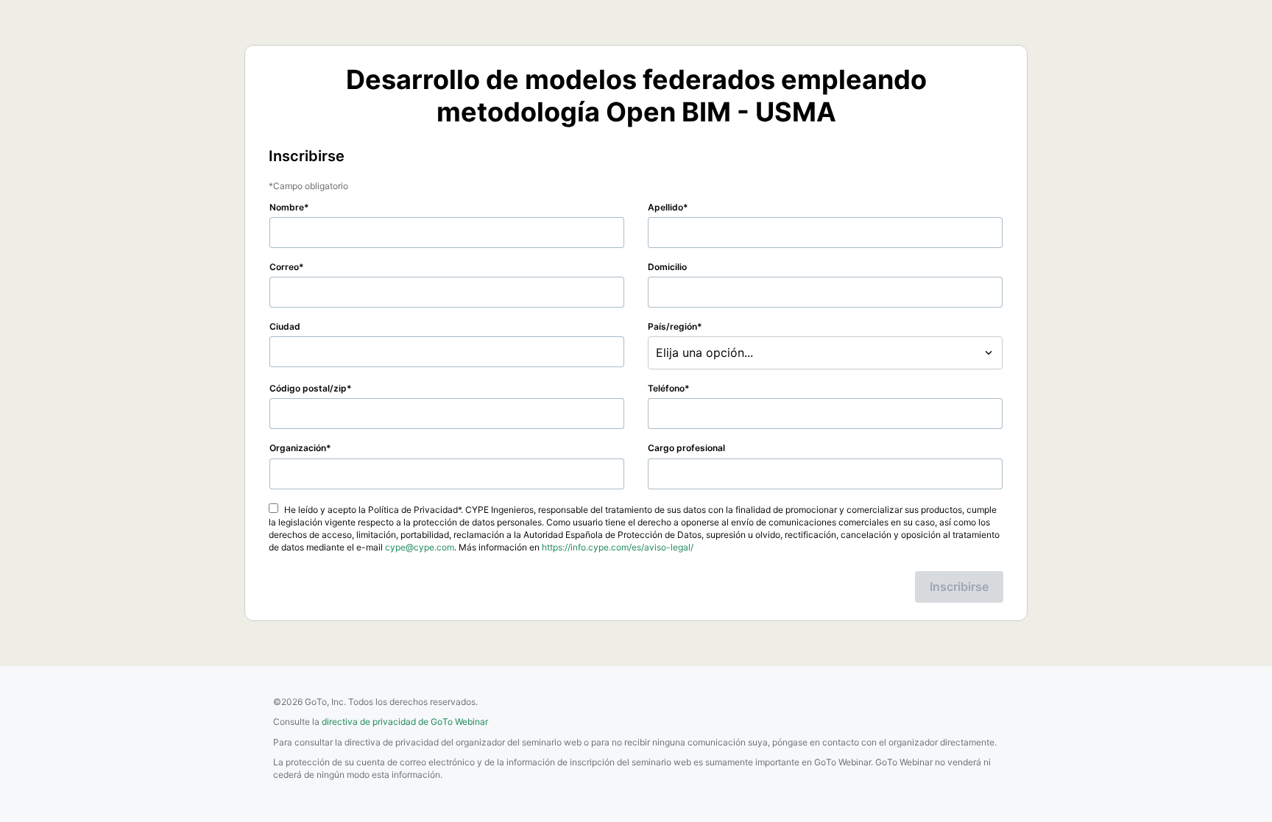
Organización (297, 447)
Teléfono (666, 388)
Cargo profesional (686, 447)
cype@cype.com (419, 547)
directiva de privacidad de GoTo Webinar (405, 721)
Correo (284, 266)
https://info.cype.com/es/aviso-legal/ (617, 547)
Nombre (286, 207)
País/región (672, 326)
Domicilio (667, 266)
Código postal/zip (308, 388)
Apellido (665, 207)
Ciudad (284, 326)
